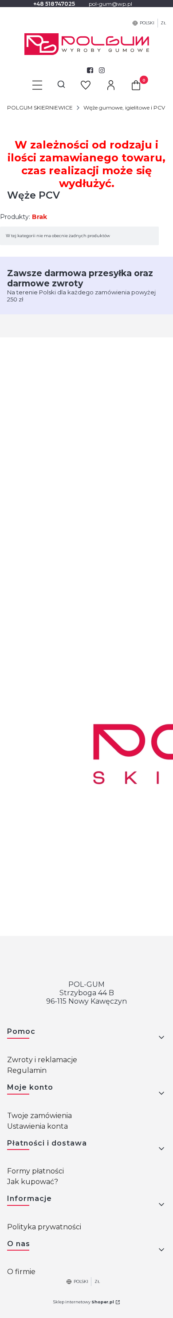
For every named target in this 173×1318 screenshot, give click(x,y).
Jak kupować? (32, 1181)
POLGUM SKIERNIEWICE (40, 107)
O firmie (21, 1271)
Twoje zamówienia (39, 1115)
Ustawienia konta (37, 1126)
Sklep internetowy (83, 1301)
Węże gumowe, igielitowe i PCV (124, 107)
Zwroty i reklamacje (42, 1060)
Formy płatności (35, 1171)
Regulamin (27, 1070)
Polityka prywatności (44, 1227)
